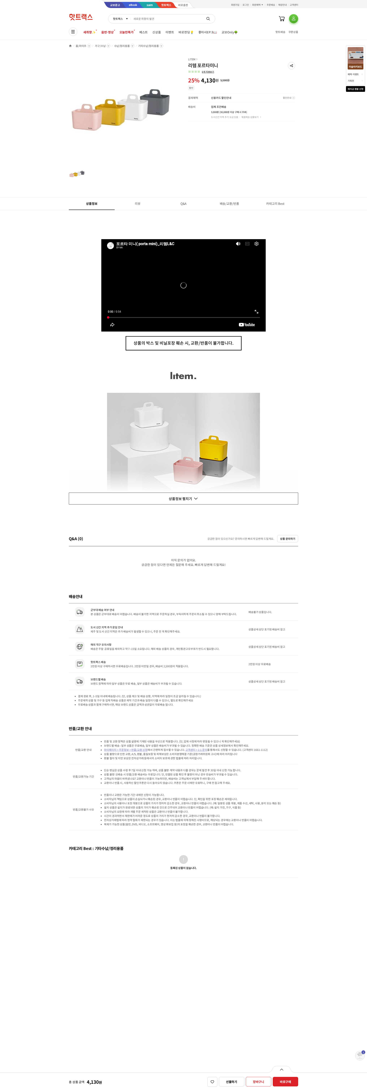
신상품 (156, 32)
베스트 (143, 32)
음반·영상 (107, 32)
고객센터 (294, 4)
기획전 (351, 80)
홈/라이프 (81, 46)
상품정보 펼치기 (180, 498)
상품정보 (91, 203)
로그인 (246, 4)
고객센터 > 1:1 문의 (196, 750)
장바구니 (258, 1081)
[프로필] (293, 18)
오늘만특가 (126, 32)
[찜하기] (212, 1082)
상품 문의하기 (287, 539)
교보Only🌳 (230, 32)
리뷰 (137, 203)
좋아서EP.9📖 (207, 32)
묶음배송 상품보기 (250, 117)
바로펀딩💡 (186, 32)
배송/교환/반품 (229, 203)
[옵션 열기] (281, 1069)
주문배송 (271, 4)
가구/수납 (100, 46)
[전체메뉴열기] (73, 31)
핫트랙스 (118, 19)
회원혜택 (256, 4)
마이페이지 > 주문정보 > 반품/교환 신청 (126, 750)
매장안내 (282, 4)
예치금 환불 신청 (355, 88)
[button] (291, 65)
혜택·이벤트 (353, 74)
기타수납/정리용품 (148, 46)
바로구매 (285, 1081)
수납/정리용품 (122, 46)
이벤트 (170, 32)
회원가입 (235, 4)
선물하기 (231, 1081)
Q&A (183, 203)
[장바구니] (281, 18)
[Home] (70, 45)
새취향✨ (89, 32)
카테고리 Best (275, 203)
